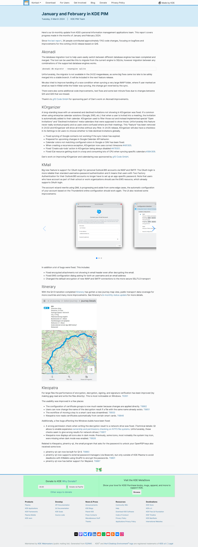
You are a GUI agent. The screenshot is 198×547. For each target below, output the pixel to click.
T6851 (147, 409)
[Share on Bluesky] (85, 533)
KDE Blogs (89, 508)
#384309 (150, 151)
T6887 (97, 461)
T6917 (103, 432)
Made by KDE (168, 3)
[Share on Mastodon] (80, 533)
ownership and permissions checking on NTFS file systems (101, 429)
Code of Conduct (122, 515)
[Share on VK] (117, 533)
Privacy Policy (121, 518)
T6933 (112, 412)
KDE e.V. (149, 508)
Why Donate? (69, 481)
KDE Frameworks (31, 512)
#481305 (127, 145)
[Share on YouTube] (108, 533)
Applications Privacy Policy (126, 521)
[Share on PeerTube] (113, 533)
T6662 (143, 406)
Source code (60, 515)
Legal (170, 544)
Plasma (27, 505)
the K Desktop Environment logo (118, 544)
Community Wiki (122, 505)
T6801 (112, 458)
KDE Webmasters (45, 544)
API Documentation (62, 505)
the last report (55, 40)
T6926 (92, 438)
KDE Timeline (151, 515)
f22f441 (88, 544)
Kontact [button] (35, 2)
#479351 (115, 148)
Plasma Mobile (30, 515)
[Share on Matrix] (76, 533)
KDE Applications (31, 508)
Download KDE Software (125, 512)
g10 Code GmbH (60, 99)
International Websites (154, 521)
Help (117, 508)
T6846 (120, 415)
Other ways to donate (61, 492)
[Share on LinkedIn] (94, 533)
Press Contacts (91, 515)
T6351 (125, 396)
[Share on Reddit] (99, 533)
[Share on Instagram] (122, 533)
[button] (96, 258)
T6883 (86, 452)
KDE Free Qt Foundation (155, 512)
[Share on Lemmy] (103, 533)
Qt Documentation (62, 508)
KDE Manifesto (151, 518)
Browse (136, 492)
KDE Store (150, 505)
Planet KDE (89, 512)
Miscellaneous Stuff (92, 518)
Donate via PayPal (76, 487)
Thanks (88, 521)
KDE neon (28, 518)
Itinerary (80, 292)
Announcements (91, 505)
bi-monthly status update (114, 295)
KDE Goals (59, 512)
